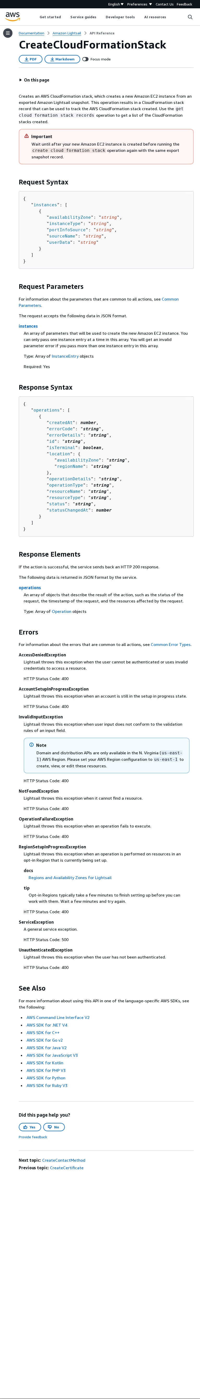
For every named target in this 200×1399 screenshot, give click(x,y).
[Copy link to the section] (14, 182)
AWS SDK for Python (46, 1077)
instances (45, 204)
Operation (61, 611)
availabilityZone (70, 217)
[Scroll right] (170, 17)
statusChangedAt (68, 510)
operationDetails (70, 478)
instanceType (64, 223)
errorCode (61, 428)
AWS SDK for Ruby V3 (47, 1085)
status (57, 503)
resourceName (64, 491)
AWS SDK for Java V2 (47, 1047)
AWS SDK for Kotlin (45, 1062)
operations (47, 410)
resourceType (64, 497)
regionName (70, 466)
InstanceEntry (65, 356)
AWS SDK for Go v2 (45, 1040)
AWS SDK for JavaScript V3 (52, 1055)
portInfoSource (67, 229)
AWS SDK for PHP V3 (46, 1070)
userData (59, 242)
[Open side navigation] (7, 33)
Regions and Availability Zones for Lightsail (70, 877)
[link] (102, 33)
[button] (34, 80)
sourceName (62, 236)
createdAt (61, 422)
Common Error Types (171, 644)
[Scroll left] (35, 17)
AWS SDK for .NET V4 (47, 1025)
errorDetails (64, 435)
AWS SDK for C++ (43, 1032)
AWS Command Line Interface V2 (58, 1017)
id (51, 441)
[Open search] (190, 17)
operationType (66, 485)
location (59, 453)
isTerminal (62, 447)
